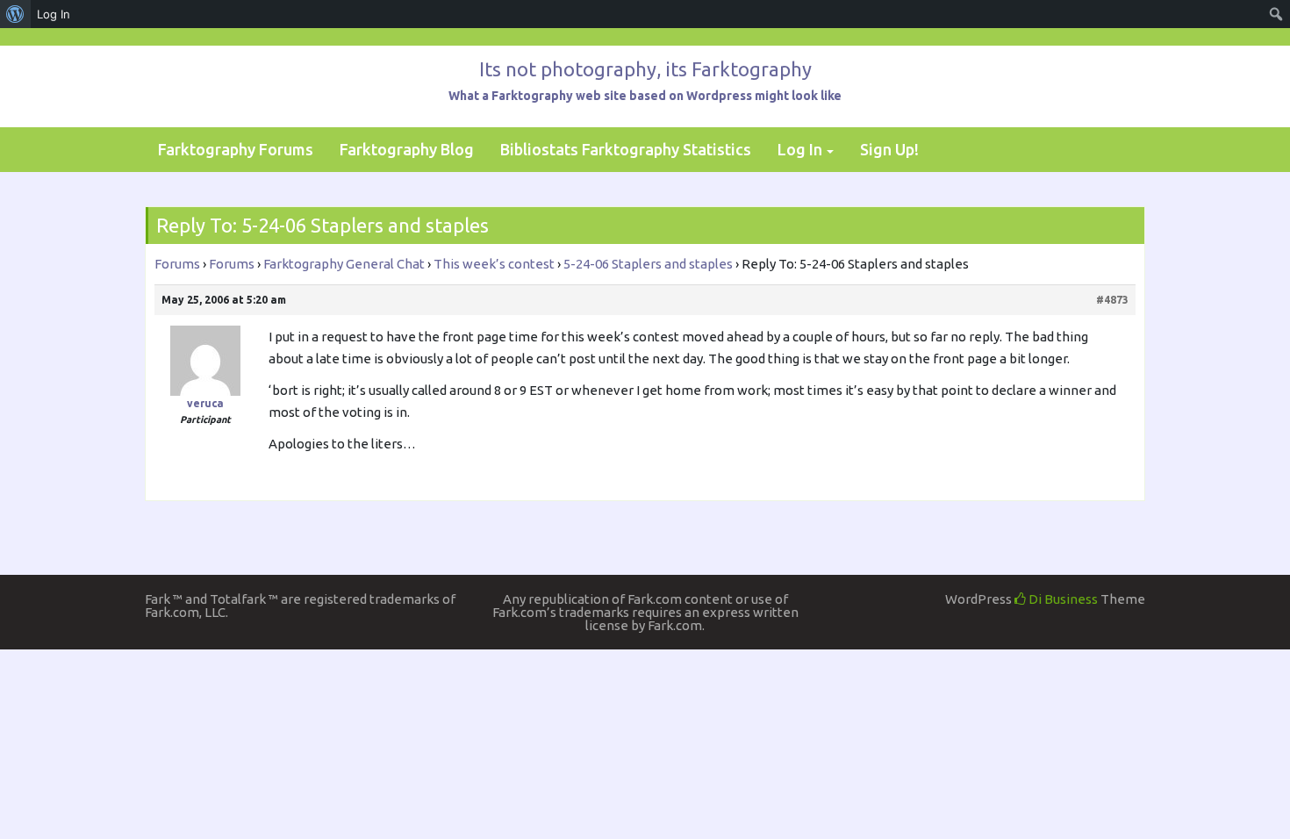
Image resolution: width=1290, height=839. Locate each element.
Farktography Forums (235, 149)
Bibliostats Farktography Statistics (625, 149)
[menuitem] (15, 14)
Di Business (1062, 599)
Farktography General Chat (344, 263)
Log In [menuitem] (53, 14)
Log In (800, 149)
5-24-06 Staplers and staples (648, 263)
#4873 (1112, 299)
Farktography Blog (407, 149)
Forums (177, 263)
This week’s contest (494, 263)
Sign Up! (889, 149)
